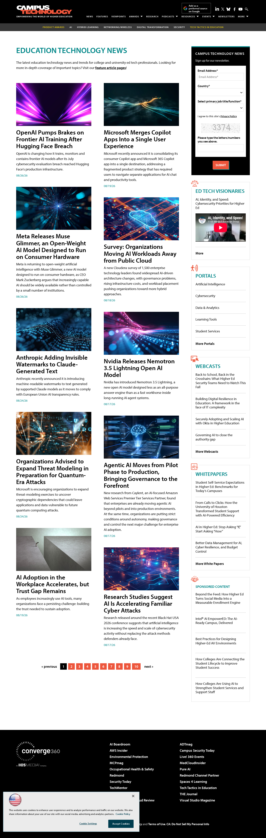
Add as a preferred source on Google (198, 8)
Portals (206, 275)
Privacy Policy (228, 116)
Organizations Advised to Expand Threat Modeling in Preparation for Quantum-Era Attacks (52, 471)
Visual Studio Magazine (197, 800)
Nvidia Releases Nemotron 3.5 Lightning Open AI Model (139, 367)
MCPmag (116, 763)
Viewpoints (118, 16)
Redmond (117, 775)
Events (206, 16)
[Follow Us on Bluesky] (228, 9)
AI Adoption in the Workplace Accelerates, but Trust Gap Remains (52, 584)
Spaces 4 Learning (193, 781)
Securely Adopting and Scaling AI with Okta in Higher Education (220, 421)
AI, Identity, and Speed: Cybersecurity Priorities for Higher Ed (220, 203)
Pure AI (185, 769)
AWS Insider (119, 750)
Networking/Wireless (118, 27)
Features (102, 16)
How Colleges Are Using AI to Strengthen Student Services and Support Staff (220, 688)
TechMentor (118, 788)
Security (179, 27)
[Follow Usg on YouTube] (240, 9)
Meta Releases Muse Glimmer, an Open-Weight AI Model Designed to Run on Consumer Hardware (51, 246)
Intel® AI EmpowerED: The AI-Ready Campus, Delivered (217, 621)
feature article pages (110, 68)
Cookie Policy (123, 813)
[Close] (133, 796)
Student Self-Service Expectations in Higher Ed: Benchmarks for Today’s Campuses (220, 486)
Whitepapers (211, 473)
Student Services (208, 331)
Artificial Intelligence (210, 284)
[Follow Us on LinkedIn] (217, 9)
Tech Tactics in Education (198, 788)
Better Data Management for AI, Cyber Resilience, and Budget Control (219, 547)
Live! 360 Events (192, 756)
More (241, 16)
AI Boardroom (120, 744)
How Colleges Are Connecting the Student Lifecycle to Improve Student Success (220, 663)
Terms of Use (156, 824)
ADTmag (186, 744)
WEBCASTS (208, 366)
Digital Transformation (153, 27)
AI (71, 27)
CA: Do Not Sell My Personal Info (187, 824)
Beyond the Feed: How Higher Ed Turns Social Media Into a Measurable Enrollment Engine (220, 598)
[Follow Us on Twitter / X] (222, 9)
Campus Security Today (197, 750)
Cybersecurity (205, 296)
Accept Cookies (121, 823)
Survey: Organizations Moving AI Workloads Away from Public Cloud (140, 253)
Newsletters (226, 16)
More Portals (205, 343)
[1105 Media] (39, 786)
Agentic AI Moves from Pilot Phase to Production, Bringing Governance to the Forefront (141, 475)
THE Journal (188, 794)
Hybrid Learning (88, 27)
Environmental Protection (129, 756)
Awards (134, 16)
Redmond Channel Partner (199, 775)
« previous (49, 666)
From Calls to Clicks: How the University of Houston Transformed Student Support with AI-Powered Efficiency (217, 508)
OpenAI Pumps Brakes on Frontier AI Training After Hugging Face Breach (50, 139)
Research (152, 16)
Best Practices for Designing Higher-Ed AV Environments (216, 641)
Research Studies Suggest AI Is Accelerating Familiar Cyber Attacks (138, 603)
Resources (188, 16)
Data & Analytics (207, 307)
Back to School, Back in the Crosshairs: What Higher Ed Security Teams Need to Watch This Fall (221, 380)
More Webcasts (207, 451)
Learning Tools (206, 319)
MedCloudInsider (193, 763)
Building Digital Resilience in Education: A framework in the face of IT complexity (218, 403)
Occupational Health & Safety (132, 769)
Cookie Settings (88, 823)
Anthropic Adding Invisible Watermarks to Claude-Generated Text (52, 364)
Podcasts (168, 16)
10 (136, 666)
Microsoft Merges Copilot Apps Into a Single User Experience (137, 139)
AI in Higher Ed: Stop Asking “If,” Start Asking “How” (218, 529)
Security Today (120, 781)
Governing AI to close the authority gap (214, 437)
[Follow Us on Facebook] (234, 9)
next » (148, 666)
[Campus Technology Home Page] (44, 11)
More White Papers (210, 563)
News (89, 16)
